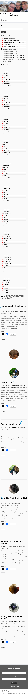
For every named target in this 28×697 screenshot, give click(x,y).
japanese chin (14, 385)
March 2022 (6, 175)
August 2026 (6, 67)
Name (14, 671)
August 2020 (6, 215)
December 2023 (7, 131)
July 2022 (6, 167)
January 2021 (7, 205)
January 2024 (7, 129)
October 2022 (7, 161)
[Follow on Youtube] (4, 20)
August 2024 (6, 115)
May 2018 (6, 272)
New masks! (7, 382)
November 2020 (7, 209)
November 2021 (7, 184)
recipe (11, 546)
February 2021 (7, 203)
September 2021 (7, 188)
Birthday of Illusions (9, 38)
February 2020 (7, 228)
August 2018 (6, 265)
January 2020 (7, 230)
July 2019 (6, 242)
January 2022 (7, 180)
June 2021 (6, 194)
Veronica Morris (22, 311)
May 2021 (6, 196)
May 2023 (6, 146)
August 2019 (6, 240)
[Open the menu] (25, 19)
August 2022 (6, 165)
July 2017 (6, 292)
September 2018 (7, 263)
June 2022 (6, 169)
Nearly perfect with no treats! (11, 617)
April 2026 (6, 75)
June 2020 (6, 219)
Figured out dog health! (18, 56)
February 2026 (7, 79)
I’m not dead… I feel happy (13, 306)
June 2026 (6, 71)
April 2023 (6, 148)
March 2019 (6, 251)
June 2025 (6, 96)
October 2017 (7, 286)
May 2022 (6, 171)
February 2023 (7, 152)
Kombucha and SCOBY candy (12, 542)
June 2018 (6, 269)
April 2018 (6, 274)
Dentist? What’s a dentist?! (14, 497)
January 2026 (7, 81)
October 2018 (7, 261)
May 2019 (6, 246)
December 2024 (7, 106)
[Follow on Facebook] (2, 20)
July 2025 (6, 94)
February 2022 (7, 177)
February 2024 (7, 127)
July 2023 (6, 142)
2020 (6, 26)
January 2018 (7, 280)
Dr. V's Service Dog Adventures (12, 693)
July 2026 (6, 69)
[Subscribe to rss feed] (5, 20)
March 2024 (6, 125)
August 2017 (6, 290)
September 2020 (7, 213)
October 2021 (7, 186)
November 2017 (7, 284)
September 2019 (7, 238)
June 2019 (6, 244)
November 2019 (7, 234)
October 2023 (7, 136)
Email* (14, 677)
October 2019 (7, 236)
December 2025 (7, 83)
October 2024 (7, 111)
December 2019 (7, 232)
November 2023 (7, 134)
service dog (23, 385)
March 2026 (6, 77)
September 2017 (7, 288)
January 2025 (7, 104)
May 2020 (6, 221)
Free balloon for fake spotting (12, 40)
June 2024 (6, 119)
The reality (7, 44)
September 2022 (7, 163)
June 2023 (6, 144)
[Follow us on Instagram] (7, 20)
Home (2, 26)
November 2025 (7, 85)
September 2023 (7, 138)
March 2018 (6, 276)
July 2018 (6, 267)
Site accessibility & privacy (14, 686)
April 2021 (6, 198)
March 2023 (6, 150)
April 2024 (6, 123)
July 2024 (6, 117)
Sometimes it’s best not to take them (14, 42)
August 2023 (6, 140)
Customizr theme (17, 695)
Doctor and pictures (10, 424)
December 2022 (7, 157)
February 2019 (7, 253)
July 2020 (6, 217)
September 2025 (7, 90)
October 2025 (7, 88)
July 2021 (6, 192)
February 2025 (7, 102)
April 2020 (6, 223)
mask (18, 385)
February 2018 (7, 278)
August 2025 (6, 92)
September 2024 (7, 113)
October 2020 (7, 211)
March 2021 (6, 200)
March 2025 (6, 100)
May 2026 (6, 73)
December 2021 (7, 182)
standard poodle (14, 311)
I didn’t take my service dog (11, 46)
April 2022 (6, 173)
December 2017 (7, 282)
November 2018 (7, 259)
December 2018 (7, 257)
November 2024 (7, 108)
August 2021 (6, 190)
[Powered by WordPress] (24, 693)
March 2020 (6, 226)
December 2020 (7, 207)
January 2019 (7, 255)
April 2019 (6, 249)
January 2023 (7, 154)
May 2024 (6, 121)
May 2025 (6, 98)
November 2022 (7, 159)
